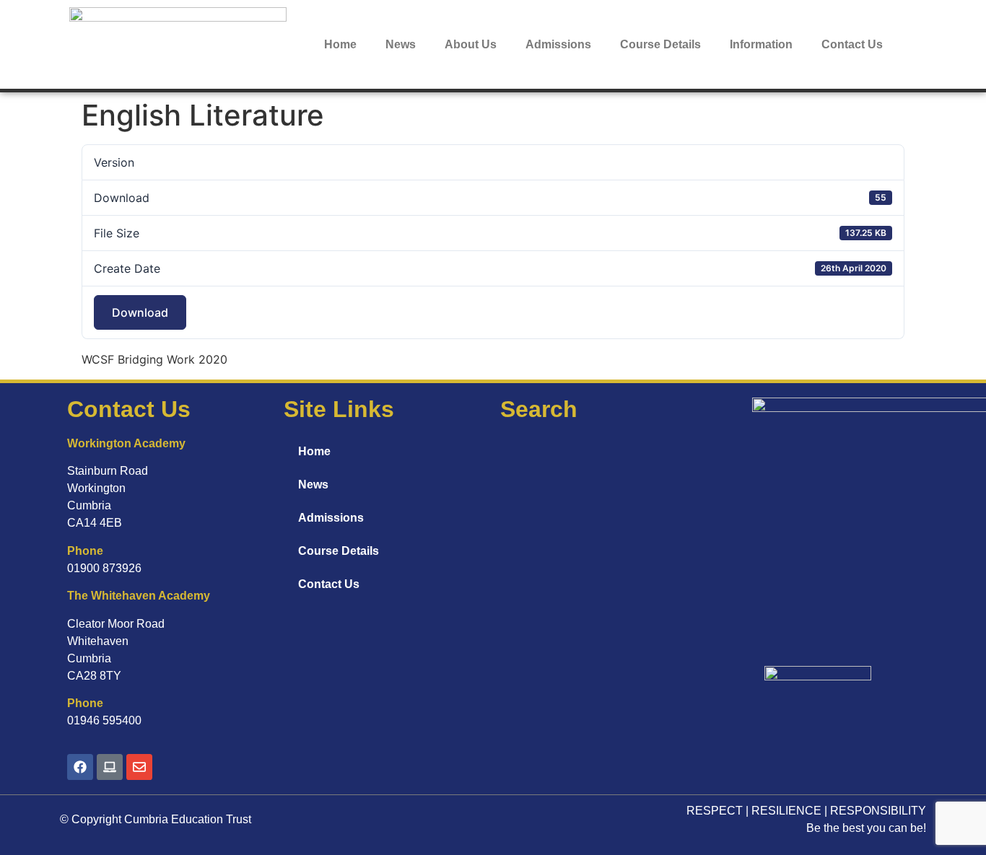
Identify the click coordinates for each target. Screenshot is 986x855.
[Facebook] (80, 767)
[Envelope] (139, 767)
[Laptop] (110, 767)
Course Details (660, 44)
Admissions (558, 44)
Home (340, 44)
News (400, 44)
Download (140, 312)
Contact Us (852, 44)
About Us (471, 44)
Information (761, 44)
